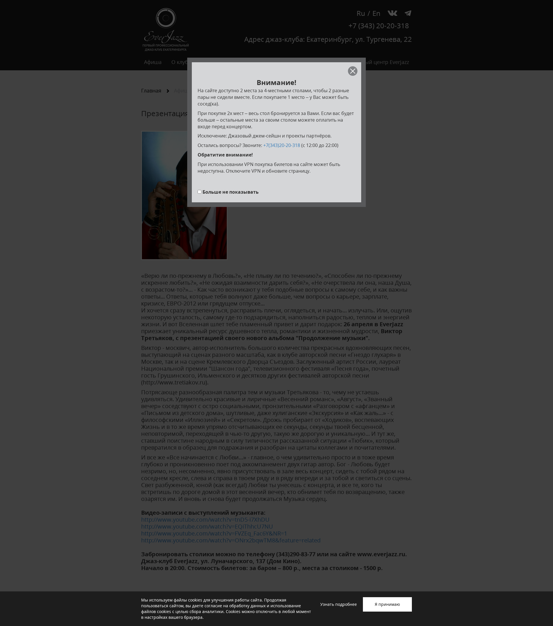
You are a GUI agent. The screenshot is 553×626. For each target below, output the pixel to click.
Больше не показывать (230, 192)
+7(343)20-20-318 (281, 145)
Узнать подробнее (338, 604)
